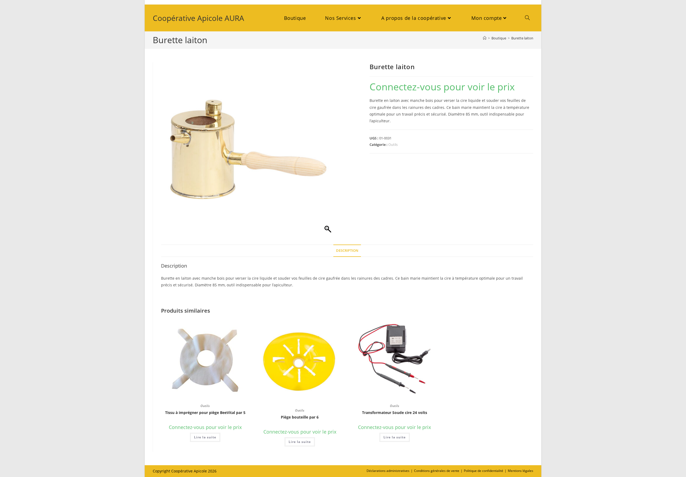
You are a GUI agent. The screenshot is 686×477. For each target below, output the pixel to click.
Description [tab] (347, 250)
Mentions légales (520, 470)
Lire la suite (205, 437)
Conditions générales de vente (436, 470)
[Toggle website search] (527, 18)
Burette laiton (522, 38)
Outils (393, 144)
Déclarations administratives (388, 470)
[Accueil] (484, 38)
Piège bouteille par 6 (300, 417)
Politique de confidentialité (483, 470)
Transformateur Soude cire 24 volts (394, 412)
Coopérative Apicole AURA (198, 18)
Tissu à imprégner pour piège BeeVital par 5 (205, 412)
